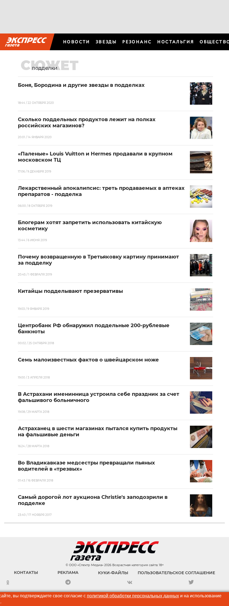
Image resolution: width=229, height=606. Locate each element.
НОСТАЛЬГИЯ (175, 41)
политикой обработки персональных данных (133, 595)
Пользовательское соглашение (176, 572)
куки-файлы (113, 572)
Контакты (26, 572)
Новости (76, 41)
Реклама (68, 572)
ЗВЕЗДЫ (106, 41)
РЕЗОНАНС (137, 41)
